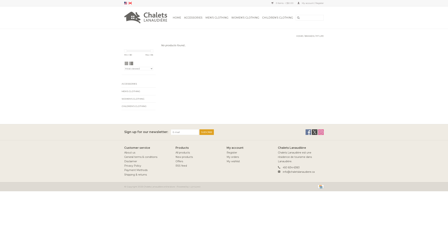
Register (232, 152)
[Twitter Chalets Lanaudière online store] (314, 132)
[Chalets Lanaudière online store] (146, 17)
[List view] (131, 63)
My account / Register (312, 3)
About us (129, 152)
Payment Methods (136, 170)
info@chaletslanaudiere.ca (299, 171)
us (125, 3)
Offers (179, 161)
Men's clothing (216, 17)
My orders (233, 157)
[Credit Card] (320, 186)
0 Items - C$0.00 (284, 3)
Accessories (193, 17)
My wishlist (233, 161)
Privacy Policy (132, 165)
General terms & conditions (140, 157)
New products (184, 157)
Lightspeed (194, 186)
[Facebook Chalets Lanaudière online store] (308, 132)
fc (130, 3)
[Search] (298, 17)
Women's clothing (245, 17)
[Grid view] (126, 63)
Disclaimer (130, 161)
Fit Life (320, 36)
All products (183, 152)
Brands (309, 36)
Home (177, 17)
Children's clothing (277, 17)
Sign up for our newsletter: (146, 132)
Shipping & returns (135, 174)
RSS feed (181, 165)
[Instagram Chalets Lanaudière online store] (321, 132)
